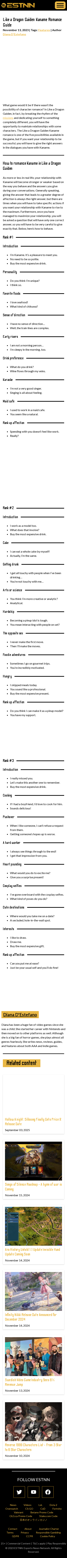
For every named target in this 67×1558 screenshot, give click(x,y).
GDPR (15, 1536)
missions (8, 117)
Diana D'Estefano (14, 34)
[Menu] (60, 5)
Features (44, 30)
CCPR (29, 1536)
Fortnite (57, 1508)
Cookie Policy (47, 1536)
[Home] (18, 5)
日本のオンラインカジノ (33, 1519)
